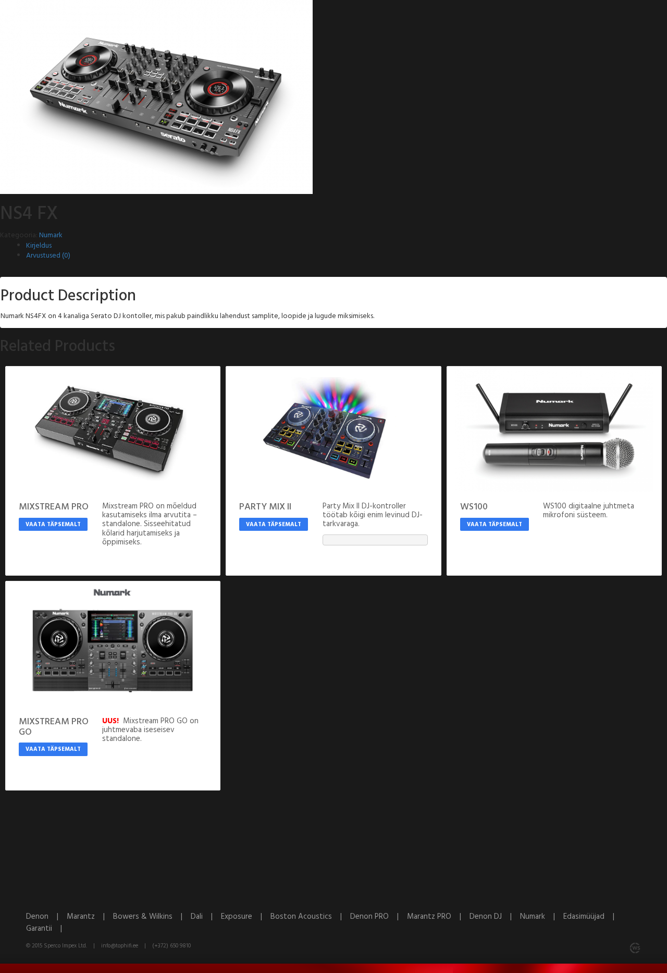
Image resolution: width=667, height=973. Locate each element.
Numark (51, 235)
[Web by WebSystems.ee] (634, 948)
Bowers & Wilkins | (152, 916)
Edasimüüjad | (592, 916)
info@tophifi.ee (119, 946)
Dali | (206, 916)
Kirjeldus (39, 246)
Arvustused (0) (48, 256)
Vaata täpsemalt (53, 524)
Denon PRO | (378, 916)
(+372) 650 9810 (171, 946)
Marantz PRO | (438, 916)
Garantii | (47, 928)
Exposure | (245, 916)
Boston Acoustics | (310, 916)
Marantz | (90, 916)
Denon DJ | (495, 916)
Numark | (541, 916)
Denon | (46, 916)
